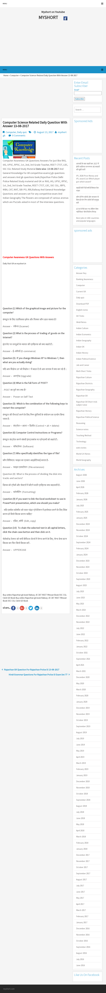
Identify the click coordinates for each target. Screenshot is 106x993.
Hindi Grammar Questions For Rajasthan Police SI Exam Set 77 (38, 674)
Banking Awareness (84, 279)
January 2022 (81, 646)
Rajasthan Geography (85, 389)
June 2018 (80, 818)
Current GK (81, 291)
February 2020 (82, 695)
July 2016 (80, 959)
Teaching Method (83, 435)
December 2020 (82, 677)
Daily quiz (22, 132)
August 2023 (81, 585)
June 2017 (80, 891)
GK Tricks (80, 316)
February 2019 (82, 769)
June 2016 (80, 965)
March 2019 (81, 763)
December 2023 (82, 560)
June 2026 (80, 481)
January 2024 (81, 554)
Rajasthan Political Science (87, 417)
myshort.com (8, 988)
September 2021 (83, 659)
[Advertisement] (46, 44)
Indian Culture (82, 328)
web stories (81, 447)
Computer (14, 75)
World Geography (83, 460)
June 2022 (80, 634)
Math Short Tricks (83, 371)
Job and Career (82, 365)
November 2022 (82, 622)
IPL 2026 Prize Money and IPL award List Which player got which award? (88, 178)
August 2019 (81, 732)
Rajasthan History (84, 411)
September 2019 (83, 726)
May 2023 (80, 603)
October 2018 (82, 793)
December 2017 (82, 855)
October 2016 (82, 940)
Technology (81, 441)
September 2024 (83, 542)
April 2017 (80, 904)
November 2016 (82, 934)
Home (5, 75)
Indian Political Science (86, 359)
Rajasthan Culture (84, 377)
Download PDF (82, 303)
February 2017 (82, 916)
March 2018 (81, 836)
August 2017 (81, 879)
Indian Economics (83, 334)
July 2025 (80, 505)
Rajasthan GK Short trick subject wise (86, 403)
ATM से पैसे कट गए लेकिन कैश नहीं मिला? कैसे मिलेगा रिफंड (87, 210)
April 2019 (80, 757)
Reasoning (80, 423)
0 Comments (18, 135)
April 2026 (80, 487)
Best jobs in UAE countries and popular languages (87, 219)
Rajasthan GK (82, 395)
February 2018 (82, 842)
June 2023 (80, 597)
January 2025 (81, 518)
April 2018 (80, 830)
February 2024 (82, 548)
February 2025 (82, 511)
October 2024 (82, 536)
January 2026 (81, 499)
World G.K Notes (83, 453)
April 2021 (80, 665)
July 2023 (80, 591)
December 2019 (82, 708)
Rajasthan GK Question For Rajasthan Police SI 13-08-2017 (31, 669)
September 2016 (83, 947)
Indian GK (80, 346)
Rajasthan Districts (84, 383)
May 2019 (80, 750)
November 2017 (82, 861)
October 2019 (82, 720)
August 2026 (81, 475)
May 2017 (80, 898)
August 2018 (81, 806)
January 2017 (81, 922)
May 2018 (80, 824)
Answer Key (81, 273)
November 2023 (82, 567)
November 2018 (82, 787)
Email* (76, 89)
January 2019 (81, 775)
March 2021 (81, 671)
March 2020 (81, 689)
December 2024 (82, 524)
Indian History (82, 352)
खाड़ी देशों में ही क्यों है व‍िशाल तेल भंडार (87, 189)
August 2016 (81, 953)
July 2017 (80, 885)
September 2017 (83, 873)
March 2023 (81, 610)
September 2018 (83, 800)
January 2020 (81, 701)
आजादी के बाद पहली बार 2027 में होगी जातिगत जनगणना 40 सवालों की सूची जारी (88, 166)
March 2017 (81, 910)
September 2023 (83, 579)
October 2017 (82, 867)
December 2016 (82, 928)
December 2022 (82, 616)
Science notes (82, 429)
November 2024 (82, 530)
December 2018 (82, 781)
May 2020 (80, 683)
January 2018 (81, 849)
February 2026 (82, 493)
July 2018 (80, 812)
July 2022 (80, 628)
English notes (82, 310)
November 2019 (82, 714)
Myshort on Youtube (53, 12)
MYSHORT (49, 17)
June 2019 (80, 744)
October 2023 (82, 573)
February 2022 (82, 640)
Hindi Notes (81, 322)
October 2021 (82, 652)
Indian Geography (83, 340)
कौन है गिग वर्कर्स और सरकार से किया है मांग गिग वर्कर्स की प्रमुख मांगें (87, 200)
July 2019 (80, 738)
